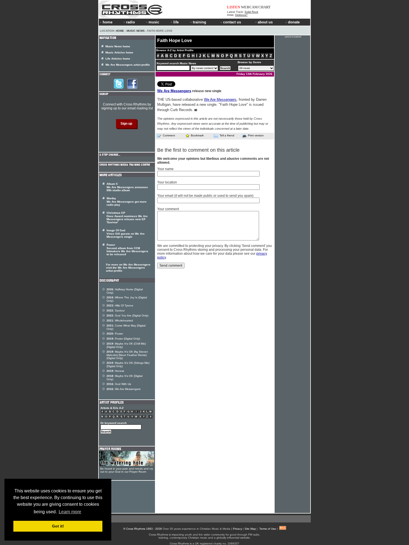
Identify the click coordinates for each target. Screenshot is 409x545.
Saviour (116, 310)
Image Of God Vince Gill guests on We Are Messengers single (126, 233)
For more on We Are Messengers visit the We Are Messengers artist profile (128, 267)
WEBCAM (249, 7)
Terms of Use (267, 528)
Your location (167, 182)
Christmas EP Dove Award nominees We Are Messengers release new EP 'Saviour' (127, 217)
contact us (232, 22)
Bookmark (197, 135)
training (199, 22)
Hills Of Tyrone (120, 305)
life (176, 22)
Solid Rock (251, 11)
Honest (115, 370)
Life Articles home (117, 58)
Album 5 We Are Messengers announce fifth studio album (127, 187)
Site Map (250, 528)
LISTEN (233, 7)
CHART (264, 7)
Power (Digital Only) (123, 338)
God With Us (119, 384)
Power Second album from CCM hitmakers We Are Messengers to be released (127, 249)
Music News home (117, 46)
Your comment (168, 209)
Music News (136, 30)
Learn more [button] (70, 511)
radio (130, 22)
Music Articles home (119, 52)
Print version (256, 135)
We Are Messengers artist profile (127, 64)
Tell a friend (227, 135)
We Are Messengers (174, 91)
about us (265, 22)
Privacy (237, 528)
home (107, 22)
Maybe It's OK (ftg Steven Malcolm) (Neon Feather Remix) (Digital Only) (127, 355)
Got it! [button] (58, 526)
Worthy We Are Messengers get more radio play (127, 201)
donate (294, 22)
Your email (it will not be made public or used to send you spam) (205, 196)
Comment (169, 135)
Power (115, 333)
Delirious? (241, 14)
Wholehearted (120, 320)
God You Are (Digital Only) (127, 315)
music (154, 22)
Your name (165, 169)
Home (120, 30)
